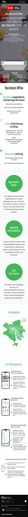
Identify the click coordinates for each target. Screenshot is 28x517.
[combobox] (13, 63)
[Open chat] (26, 501)
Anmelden (22, 2)
